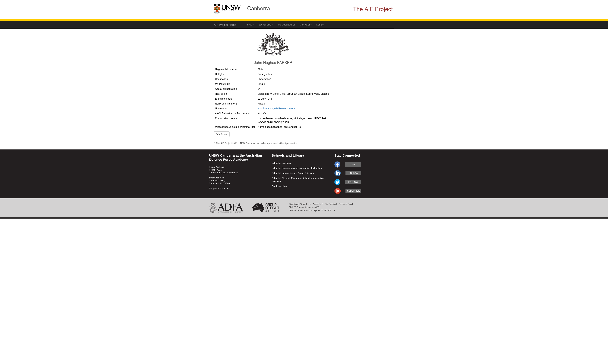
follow (353, 173)
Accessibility (318, 204)
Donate (320, 24)
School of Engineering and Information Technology (297, 168)
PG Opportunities (286, 24)
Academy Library (280, 186)
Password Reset (346, 204)
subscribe (353, 191)
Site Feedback (331, 204)
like (353, 164)
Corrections (306, 24)
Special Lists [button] (265, 24)
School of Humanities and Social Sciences (293, 173)
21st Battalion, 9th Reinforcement (276, 108)
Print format (222, 134)
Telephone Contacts (219, 188)
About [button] (249, 24)
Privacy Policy (305, 204)
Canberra (258, 8)
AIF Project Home (225, 24)
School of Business (281, 163)
